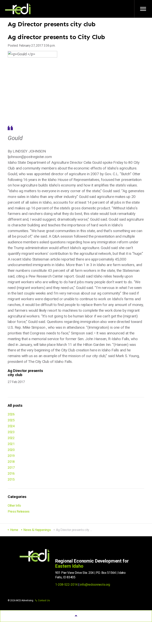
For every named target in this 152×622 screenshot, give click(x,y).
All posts (15, 405)
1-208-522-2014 (66, 584)
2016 (11, 473)
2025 (11, 420)
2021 (11, 444)
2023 (11, 432)
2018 (11, 462)
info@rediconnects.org (95, 584)
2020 (11, 450)
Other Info (14, 505)
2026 (11, 414)
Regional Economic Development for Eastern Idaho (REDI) (18, 9)
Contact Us (44, 600)
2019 (11, 456)
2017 (11, 468)
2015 (11, 479)
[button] (76, 616)
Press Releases (18, 511)
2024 (11, 426)
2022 (11, 438)
